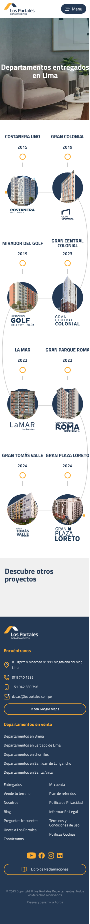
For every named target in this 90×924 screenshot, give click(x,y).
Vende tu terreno (17, 793)
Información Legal (63, 811)
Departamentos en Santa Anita (28, 772)
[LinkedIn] (60, 855)
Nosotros (11, 802)
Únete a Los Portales (20, 830)
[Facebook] (41, 855)
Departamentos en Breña (24, 736)
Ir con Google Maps (45, 709)
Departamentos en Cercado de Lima (32, 745)
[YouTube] (31, 855)
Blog (7, 811)
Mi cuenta (57, 784)
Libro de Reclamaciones (49, 869)
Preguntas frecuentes (21, 820)
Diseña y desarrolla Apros (45, 902)
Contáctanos (14, 839)
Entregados (13, 784)
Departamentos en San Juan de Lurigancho (37, 763)
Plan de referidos (62, 793)
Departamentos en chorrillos (26, 754)
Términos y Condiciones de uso (64, 822)
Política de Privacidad (66, 802)
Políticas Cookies (62, 834)
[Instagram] (51, 855)
